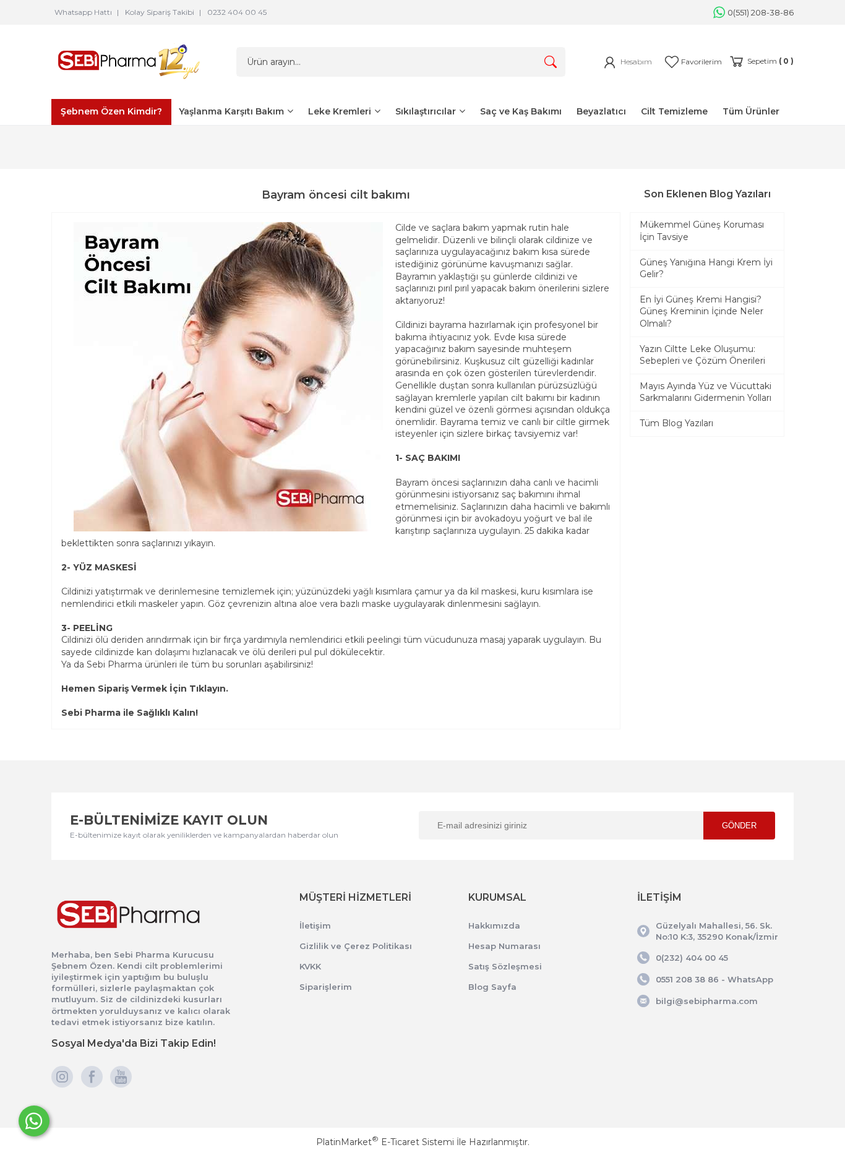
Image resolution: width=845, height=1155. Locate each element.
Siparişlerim (325, 987)
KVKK (310, 966)
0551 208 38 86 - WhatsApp (714, 979)
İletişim (315, 925)
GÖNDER (739, 825)
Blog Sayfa (492, 987)
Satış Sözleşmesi (505, 966)
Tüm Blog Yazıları (676, 423)
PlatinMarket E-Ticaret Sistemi (385, 1142)
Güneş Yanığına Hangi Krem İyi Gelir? (706, 268)
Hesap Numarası (504, 946)
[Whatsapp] (34, 1121)
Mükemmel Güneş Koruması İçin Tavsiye (702, 231)
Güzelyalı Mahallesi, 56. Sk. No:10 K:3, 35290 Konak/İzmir (717, 931)
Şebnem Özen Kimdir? (111, 111)
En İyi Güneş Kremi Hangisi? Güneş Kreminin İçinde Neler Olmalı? (701, 311)
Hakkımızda (494, 925)
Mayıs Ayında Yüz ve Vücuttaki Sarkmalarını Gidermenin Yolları (705, 392)
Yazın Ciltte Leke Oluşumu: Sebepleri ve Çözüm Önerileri (702, 355)
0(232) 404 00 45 (692, 958)
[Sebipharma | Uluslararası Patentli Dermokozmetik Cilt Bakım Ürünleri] (128, 81)
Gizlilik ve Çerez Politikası (355, 946)
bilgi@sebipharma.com (707, 1001)
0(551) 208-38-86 (760, 12)
